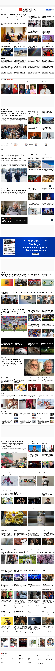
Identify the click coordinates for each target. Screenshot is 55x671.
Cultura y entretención (18, 611)
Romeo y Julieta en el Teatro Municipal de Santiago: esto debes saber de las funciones (13, 509)
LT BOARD (3, 186)
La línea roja (50, 143)
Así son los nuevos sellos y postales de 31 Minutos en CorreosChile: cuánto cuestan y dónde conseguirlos (20, 380)
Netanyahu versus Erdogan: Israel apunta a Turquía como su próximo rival (47, 442)
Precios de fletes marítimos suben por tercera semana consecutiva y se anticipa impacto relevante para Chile (34, 73)
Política (4, 5)
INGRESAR (52, 9)
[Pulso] (14, 647)
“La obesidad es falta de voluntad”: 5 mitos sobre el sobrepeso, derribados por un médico (27, 397)
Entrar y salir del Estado (20, 144)
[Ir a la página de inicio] (27, 9)
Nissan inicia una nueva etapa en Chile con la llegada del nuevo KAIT (20, 570)
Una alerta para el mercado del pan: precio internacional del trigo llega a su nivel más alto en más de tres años (48, 171)
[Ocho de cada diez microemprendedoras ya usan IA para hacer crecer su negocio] (20, 541)
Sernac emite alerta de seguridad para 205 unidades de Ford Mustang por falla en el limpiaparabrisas (20, 67)
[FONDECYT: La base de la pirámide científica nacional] (34, 211)
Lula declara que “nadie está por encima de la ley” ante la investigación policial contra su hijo (48, 456)
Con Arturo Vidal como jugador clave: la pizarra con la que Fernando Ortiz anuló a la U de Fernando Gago (48, 45)
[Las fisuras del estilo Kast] (9, 89)
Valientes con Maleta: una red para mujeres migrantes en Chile (48, 614)
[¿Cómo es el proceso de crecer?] (26, 144)
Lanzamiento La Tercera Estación (47, 570)
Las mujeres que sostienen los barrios (48, 631)
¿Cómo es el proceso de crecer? (30, 144)
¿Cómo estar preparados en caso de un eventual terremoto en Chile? (21, 343)
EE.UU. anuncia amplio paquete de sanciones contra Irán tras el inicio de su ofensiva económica (7, 61)
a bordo (43, 202)
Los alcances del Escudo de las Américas (6, 145)
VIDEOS (2, 340)
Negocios (11, 5)
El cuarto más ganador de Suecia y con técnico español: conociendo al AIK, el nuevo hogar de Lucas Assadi (47, 311)
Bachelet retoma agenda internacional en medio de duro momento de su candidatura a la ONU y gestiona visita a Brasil (47, 31)
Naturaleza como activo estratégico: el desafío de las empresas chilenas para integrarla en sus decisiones (7, 534)
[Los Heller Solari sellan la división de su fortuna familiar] (27, 89)
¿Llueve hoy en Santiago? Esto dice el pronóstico (34, 606)
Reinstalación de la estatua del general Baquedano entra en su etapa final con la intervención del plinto (48, 16)
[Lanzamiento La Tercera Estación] (48, 577)
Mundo (23, 5)
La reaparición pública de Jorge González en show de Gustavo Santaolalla (7, 343)
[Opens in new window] (23, 647)
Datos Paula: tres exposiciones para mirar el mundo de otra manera (27, 473)
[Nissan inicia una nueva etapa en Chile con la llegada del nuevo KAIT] (20, 577)
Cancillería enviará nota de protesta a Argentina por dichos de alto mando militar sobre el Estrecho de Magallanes (34, 31)
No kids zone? (40, 143)
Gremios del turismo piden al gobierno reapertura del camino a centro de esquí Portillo (47, 156)
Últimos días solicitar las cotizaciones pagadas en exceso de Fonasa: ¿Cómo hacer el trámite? (9, 292)
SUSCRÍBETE (35, 253)
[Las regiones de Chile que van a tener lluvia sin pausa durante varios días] (52, 414)
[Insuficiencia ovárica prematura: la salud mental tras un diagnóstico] (45, 481)
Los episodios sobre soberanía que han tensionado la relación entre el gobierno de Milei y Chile (20, 45)
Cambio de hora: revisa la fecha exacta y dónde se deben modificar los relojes (27, 292)
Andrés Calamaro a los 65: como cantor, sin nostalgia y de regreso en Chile (34, 379)
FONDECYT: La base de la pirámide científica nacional (33, 204)
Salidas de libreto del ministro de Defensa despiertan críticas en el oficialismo (34, 127)
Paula (43, 611)
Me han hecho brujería (33, 492)
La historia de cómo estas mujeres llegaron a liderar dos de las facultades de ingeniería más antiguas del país (34, 534)
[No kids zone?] (36, 144)
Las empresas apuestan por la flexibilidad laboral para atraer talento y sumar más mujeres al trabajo (48, 534)
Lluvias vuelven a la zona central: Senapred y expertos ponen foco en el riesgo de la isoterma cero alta (34, 45)
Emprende (16, 530)
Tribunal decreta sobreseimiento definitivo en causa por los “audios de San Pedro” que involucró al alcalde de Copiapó (43, 422)
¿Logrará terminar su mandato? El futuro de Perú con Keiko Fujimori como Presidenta (48, 204)
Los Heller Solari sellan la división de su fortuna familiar (27, 82)
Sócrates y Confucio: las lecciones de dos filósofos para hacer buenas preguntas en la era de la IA (34, 190)
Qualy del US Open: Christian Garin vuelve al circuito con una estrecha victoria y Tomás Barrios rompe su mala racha (48, 325)
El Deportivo (19, 5)
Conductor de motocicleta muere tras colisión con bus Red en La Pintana (34, 61)
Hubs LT (2, 528)
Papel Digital (38, 5)
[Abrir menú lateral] (1, 9)
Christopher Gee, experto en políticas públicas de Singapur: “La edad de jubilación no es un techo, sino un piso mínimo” (9, 551)
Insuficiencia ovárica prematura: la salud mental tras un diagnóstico (45, 473)
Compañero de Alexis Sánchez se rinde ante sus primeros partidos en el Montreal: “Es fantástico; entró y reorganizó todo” (7, 422)
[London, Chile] (41, 518)
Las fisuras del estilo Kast (6, 81)
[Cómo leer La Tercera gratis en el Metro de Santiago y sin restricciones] (45, 299)
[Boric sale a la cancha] (45, 89)
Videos (25, 5)
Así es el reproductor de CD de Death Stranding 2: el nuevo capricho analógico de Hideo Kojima (7, 276)
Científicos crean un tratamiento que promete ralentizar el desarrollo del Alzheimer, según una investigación (9, 397)
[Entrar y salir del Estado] (15, 144)
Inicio (1, 5)
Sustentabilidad (4, 530)
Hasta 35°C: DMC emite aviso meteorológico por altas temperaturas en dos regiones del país (48, 61)
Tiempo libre (3, 506)
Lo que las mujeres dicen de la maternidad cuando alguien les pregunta (7, 474)
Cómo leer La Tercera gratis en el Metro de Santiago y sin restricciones (45, 292)
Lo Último (29, 5)
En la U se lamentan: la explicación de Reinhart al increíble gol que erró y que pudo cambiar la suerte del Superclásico (33, 326)
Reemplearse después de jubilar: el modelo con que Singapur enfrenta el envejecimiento (27, 551)
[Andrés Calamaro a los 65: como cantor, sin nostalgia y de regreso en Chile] (34, 387)
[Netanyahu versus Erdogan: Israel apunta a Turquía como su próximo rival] (48, 448)
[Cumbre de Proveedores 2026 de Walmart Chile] (34, 577)
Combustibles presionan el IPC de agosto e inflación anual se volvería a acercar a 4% (20, 73)
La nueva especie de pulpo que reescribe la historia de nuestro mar (48, 189)
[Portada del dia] (9, 254)
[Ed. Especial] (32, 647)
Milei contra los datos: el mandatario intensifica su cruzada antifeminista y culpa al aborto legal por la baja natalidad (34, 457)
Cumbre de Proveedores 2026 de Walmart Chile (33, 570)
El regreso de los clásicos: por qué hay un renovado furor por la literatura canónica (19, 492)
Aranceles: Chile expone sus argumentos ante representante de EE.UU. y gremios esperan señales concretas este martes (13, 16)
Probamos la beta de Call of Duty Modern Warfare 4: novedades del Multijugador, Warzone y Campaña (20, 276)
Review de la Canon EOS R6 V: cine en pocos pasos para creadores (7, 632)
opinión (29, 202)
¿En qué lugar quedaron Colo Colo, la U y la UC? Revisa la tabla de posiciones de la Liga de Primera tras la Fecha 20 (47, 587)
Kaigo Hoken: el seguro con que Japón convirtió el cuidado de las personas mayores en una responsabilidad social (45, 551)
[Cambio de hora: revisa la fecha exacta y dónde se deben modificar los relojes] (27, 299)
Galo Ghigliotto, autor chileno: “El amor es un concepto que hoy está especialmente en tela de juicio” (47, 493)
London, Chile (31, 508)
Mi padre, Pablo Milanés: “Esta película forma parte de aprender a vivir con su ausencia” (47, 379)
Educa (29, 530)
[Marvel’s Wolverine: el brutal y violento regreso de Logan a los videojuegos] (7, 621)
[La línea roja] (46, 144)
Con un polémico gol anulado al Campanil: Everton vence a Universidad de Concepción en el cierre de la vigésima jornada (48, 602)
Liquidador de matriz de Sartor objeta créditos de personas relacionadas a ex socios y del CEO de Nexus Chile (48, 73)
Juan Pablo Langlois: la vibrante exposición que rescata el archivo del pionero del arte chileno (20, 632)
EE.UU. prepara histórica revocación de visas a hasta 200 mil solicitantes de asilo (34, 442)
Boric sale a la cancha (42, 81)
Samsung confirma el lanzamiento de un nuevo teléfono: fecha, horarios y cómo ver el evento (47, 276)
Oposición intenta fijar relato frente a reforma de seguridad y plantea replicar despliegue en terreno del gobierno (13, 113)
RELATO (29, 490)
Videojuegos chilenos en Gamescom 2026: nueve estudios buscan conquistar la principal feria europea (34, 276)
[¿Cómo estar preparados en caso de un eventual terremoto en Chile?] (21, 350)
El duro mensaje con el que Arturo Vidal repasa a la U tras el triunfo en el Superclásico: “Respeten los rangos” (34, 311)
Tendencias (30, 584)
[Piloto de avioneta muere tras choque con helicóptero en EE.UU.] (47, 350)
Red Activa (43, 530)
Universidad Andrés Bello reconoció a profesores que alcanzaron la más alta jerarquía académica (6, 571)
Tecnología (14, 5)
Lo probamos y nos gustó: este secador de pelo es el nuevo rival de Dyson (48, 627)
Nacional (7, 5)
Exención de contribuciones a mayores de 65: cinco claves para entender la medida (14, 189)
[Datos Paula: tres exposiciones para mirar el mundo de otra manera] (27, 481)
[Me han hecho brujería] (34, 500)
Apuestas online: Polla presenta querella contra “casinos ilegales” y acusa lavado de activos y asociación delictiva (34, 171)
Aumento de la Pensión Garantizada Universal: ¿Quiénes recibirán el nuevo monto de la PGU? (25, 414)
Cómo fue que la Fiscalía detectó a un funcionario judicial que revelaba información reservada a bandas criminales (47, 114)
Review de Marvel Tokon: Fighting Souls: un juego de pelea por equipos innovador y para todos (7, 627)
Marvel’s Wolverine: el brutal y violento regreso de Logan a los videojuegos (7, 614)
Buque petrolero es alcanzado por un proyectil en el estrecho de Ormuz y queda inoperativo (34, 67)
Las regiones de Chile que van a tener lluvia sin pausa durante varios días (43, 414)
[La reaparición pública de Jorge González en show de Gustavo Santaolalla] (7, 350)
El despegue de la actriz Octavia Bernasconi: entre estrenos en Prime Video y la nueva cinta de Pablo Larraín (7, 380)
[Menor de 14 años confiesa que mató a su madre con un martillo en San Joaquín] (7, 52)
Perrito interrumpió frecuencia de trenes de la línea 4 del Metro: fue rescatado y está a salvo (33, 344)
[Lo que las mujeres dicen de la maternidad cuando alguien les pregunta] (9, 481)
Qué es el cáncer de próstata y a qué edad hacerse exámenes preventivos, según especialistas (45, 397)
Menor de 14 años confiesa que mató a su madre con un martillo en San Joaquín (7, 45)
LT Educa (42, 5)
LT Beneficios (34, 5)
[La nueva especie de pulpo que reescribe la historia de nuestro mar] (48, 196)
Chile (1, 584)
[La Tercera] (5, 647)
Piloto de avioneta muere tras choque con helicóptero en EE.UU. (47, 343)
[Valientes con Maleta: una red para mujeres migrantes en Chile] (48, 621)
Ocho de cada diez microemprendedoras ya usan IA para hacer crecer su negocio (20, 534)
